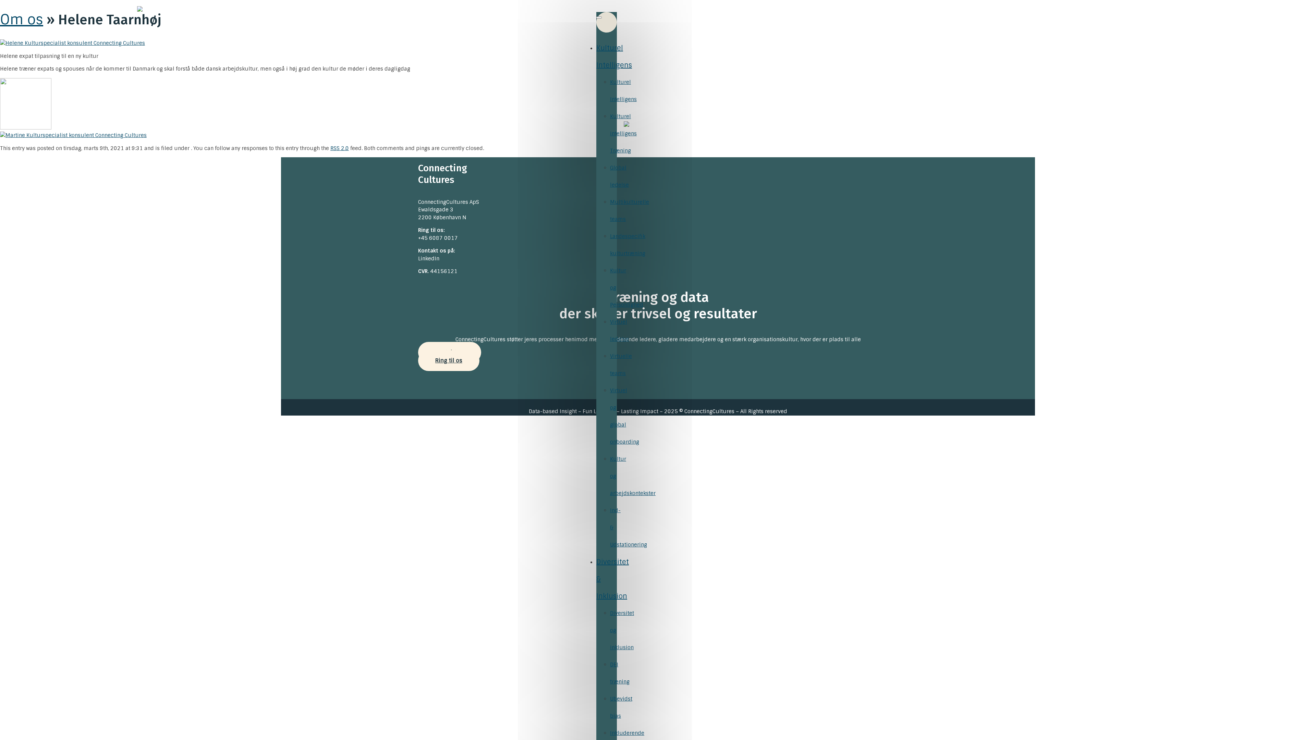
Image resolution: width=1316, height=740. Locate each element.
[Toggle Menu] (599, 17)
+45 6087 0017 (438, 238)
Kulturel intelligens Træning (623, 133)
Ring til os (448, 360)
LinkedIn (428, 258)
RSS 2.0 (339, 148)
